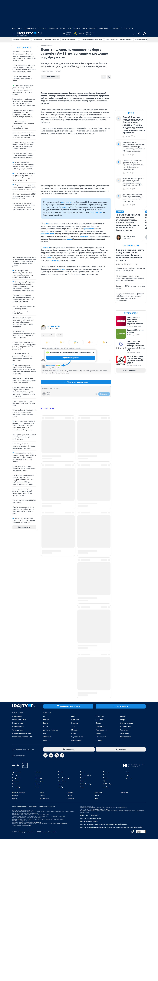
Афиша (85, 28)
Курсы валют (104, 28)
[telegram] (45, 597)
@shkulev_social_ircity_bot (100, 651)
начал (69, 239)
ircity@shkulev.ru (36, 664)
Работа (98, 575)
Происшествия (101, 572)
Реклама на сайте (19, 562)
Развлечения (101, 579)
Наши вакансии (18, 569)
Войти (48, 394)
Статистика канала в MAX (22, 579)
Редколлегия (116, 28)
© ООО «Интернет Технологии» (47, 674)
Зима (73, 558)
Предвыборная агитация (21, 575)
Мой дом (74, 572)
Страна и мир (125, 569)
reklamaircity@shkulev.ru (120, 649)
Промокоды (42, 28)
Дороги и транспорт (50, 572)
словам (46, 247)
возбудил (47, 223)
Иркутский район (48, 335)
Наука (73, 575)
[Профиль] (144, 34)
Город (45, 569)
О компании (17, 558)
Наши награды (18, 565)
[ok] (62, 597)
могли (49, 258)
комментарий (51, 77)
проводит (84, 236)
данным (65, 207)
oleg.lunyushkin (50, 365)
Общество (100, 558)
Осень (98, 565)
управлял (55, 260)
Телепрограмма (74, 28)
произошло (66, 202)
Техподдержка (17, 572)
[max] (56, 597)
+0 (102, 377)
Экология (124, 572)
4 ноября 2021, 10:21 (47, 71)
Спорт (122, 562)
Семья (122, 558)
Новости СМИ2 (47, 408)
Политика (100, 569)
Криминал (75, 562)
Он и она (99, 562)
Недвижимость (30, 28)
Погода (63, 28)
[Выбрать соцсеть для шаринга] (109, 77)
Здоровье (47, 582)
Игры (131, 28)
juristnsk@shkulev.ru (61, 666)
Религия (99, 582)
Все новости (17, 28)
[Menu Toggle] (13, 34)
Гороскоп (93, 28)
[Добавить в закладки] (103, 77)
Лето (73, 569)
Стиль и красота (126, 565)
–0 (109, 377)
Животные (47, 579)
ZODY (125, 28)
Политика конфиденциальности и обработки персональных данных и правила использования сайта (111, 669)
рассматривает (47, 234)
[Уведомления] (139, 34)
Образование (76, 582)
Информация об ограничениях (89, 657)
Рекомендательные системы (89, 663)
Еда (44, 575)
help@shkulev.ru (26, 667)
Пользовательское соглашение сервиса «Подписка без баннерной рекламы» (104, 666)
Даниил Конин (54, 326)
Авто (45, 558)
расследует (89, 228)
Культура (74, 565)
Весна (45, 565)
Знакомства (54, 28)
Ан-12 (60, 335)
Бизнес (46, 562)
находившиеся (95, 212)
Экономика (124, 575)
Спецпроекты (125, 579)
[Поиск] (134, 34)
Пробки (79, 34)
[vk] (51, 597)
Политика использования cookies (90, 660)
